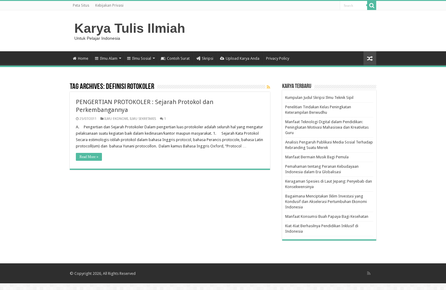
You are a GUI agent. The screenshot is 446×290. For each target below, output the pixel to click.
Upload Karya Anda (242, 58)
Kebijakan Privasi (109, 5)
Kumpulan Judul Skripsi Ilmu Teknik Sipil (319, 97)
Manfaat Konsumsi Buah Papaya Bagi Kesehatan (326, 216)
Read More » (88, 157)
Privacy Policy (277, 58)
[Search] (371, 5)
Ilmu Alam (108, 58)
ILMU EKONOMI (116, 119)
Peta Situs (81, 5)
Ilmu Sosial (141, 58)
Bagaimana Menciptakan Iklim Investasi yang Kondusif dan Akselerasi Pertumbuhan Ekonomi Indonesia (326, 201)
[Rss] (369, 273)
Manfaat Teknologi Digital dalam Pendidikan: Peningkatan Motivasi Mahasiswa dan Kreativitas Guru (327, 127)
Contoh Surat (178, 58)
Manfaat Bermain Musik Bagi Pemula (317, 157)
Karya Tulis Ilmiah (129, 28)
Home (83, 58)
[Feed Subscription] (268, 87)
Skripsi (207, 58)
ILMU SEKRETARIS (143, 119)
